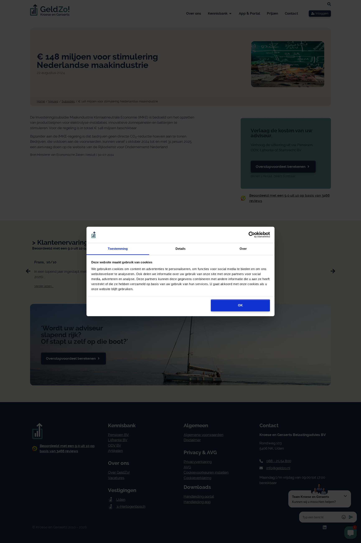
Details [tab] (180, 248)
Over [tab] (243, 248)
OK (240, 305)
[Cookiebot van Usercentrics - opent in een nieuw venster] (251, 235)
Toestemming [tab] (118, 248)
